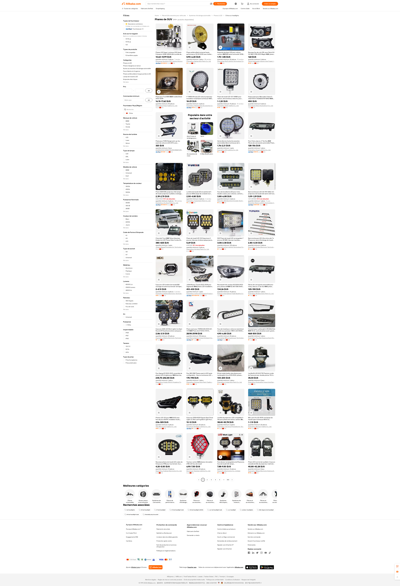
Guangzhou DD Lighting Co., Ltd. (227, 150)
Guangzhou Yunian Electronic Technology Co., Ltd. (261, 247)
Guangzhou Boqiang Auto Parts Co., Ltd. (261, 293)
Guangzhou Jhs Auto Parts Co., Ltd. (167, 203)
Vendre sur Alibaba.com (255, 529)
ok (149, 90)
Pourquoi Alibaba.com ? (133, 529)
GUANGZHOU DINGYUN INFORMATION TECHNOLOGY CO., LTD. (169, 150)
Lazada (200, 576)
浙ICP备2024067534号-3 (253, 583)
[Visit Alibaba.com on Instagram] (261, 552)
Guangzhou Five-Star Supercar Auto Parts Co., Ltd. (261, 338)
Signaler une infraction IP (225, 545)
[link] (397, 566)
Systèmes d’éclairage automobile (200, 15)
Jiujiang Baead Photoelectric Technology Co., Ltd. (169, 247)
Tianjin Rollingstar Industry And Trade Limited (261, 61)
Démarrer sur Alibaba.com (256, 533)
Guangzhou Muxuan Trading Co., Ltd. (260, 426)
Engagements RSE (132, 537)
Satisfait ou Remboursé (164, 533)
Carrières (129, 541)
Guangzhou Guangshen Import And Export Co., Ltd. (261, 382)
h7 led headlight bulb (178, 510)
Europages (230, 576)
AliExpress (170, 576)
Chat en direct (222, 533)
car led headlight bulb (215, 510)
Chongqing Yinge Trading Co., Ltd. (166, 105)
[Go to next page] (232, 480)
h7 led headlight (161, 510)
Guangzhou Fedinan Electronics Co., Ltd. (169, 471)
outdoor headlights (247, 510)
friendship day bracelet (151, 514)
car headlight (232, 510)
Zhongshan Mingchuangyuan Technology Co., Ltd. (230, 338)
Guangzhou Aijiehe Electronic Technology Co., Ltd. (169, 338)
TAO (216, 576)
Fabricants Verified (193, 531)
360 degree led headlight (266, 510)
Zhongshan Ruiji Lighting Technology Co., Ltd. (230, 61)
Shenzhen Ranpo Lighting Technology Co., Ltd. (261, 203)
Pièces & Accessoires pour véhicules (174, 15)
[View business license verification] (219, 583)
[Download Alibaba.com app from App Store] (251, 567)
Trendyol (222, 576)
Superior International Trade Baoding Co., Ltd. (230, 293)
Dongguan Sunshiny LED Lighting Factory (169, 61)
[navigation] (137, 247)
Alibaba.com (239, 567)
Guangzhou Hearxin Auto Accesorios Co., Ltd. (200, 105)
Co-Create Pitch (131, 533)
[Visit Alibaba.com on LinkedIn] (253, 552)
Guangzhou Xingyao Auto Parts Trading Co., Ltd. (200, 382)
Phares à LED (218, 15)
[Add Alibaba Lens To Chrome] (155, 567)
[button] (211, 3)
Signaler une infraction (224, 549)
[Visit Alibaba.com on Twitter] (257, 552)
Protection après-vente (164, 541)
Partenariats (252, 545)
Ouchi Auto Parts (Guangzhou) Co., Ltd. (260, 105)
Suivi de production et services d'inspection (166, 546)
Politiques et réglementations (166, 551)
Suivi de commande (254, 537)
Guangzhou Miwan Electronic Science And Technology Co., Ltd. (261, 471)
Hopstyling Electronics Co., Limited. (228, 471)
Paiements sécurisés (163, 529)
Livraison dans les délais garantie (167, 537)
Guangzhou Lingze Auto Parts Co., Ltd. (229, 382)
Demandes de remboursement (227, 541)
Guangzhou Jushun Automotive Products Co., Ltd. (200, 293)
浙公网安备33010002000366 (234, 583)
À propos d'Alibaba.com (134, 525)
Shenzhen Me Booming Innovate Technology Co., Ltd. (230, 201)
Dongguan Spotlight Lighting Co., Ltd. (198, 426)
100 (228, 479)
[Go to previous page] (199, 480)
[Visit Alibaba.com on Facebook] (249, 552)
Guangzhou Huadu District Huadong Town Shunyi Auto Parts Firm (169, 382)
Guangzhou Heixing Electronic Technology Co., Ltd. (169, 293)
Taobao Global (208, 576)
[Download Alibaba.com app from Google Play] (267, 567)
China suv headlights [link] (232, 15)
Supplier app (192, 567)
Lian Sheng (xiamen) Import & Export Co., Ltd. (200, 338)
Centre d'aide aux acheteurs (226, 529)
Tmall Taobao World (190, 576)
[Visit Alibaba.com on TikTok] (270, 552)
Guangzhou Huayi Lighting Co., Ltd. (259, 150)
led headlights (131, 510)
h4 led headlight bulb (133, 514)
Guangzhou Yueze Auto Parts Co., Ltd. (198, 201)
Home (157, 15)
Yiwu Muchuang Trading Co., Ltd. (166, 426)
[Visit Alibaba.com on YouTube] (265, 552)
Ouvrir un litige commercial (226, 537)
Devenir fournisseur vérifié (256, 541)
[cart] (242, 4)
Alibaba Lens (135, 567)
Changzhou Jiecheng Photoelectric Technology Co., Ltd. (230, 426)
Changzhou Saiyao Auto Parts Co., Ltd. (198, 61)
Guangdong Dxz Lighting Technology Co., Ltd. (230, 247)
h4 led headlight (145, 510)
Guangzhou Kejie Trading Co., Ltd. (228, 105)
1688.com (178, 576)
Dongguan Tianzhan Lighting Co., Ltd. (198, 471)
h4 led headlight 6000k (196, 510)
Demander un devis (193, 535)
